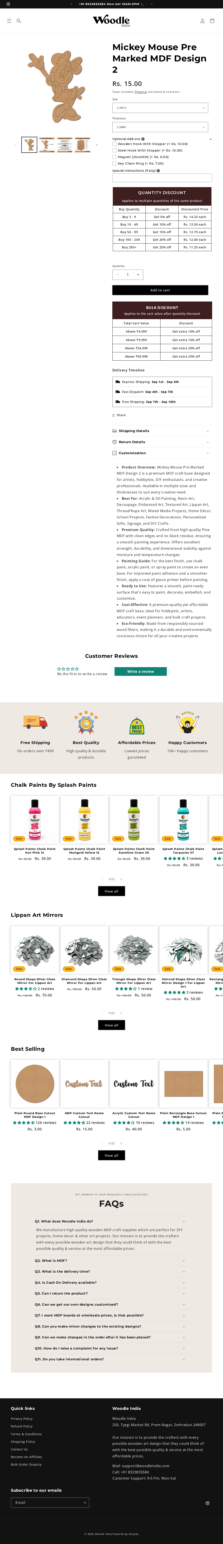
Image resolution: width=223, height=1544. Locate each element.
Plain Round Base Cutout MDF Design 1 (34, 1114)
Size (115, 99)
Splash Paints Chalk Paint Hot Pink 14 (35, 850)
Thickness (119, 118)
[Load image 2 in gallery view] (47, 144)
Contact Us (19, 1449)
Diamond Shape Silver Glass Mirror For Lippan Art (84, 981)
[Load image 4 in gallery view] (82, 144)
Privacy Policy (21, 1419)
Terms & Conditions (26, 1434)
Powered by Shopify (126, 1534)
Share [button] (121, 415)
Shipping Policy (23, 1442)
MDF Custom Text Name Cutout (84, 1114)
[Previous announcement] (71, 4)
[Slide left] (15, 145)
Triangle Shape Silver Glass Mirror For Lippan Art (134, 981)
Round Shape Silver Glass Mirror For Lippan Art (34, 981)
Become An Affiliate (26, 1457)
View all (111, 891)
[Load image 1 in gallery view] (29, 144)
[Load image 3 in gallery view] (65, 144)
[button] (9, 21)
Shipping (141, 92)
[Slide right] (96, 145)
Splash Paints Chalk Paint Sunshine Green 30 (134, 850)
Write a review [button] (140, 671)
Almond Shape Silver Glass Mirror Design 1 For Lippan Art (183, 982)
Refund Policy (22, 1426)
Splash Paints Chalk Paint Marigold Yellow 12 (84, 850)
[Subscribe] (84, 1503)
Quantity (118, 266)
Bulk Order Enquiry (26, 1464)
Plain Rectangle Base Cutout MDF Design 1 (183, 1114)
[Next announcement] (152, 4)
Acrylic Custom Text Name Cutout (133, 1114)
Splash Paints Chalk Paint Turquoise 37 (183, 850)
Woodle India (103, 1534)
